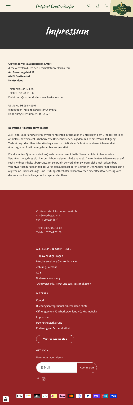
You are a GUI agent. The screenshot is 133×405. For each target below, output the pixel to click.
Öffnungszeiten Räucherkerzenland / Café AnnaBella (66, 311)
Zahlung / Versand (46, 267)
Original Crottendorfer (55, 6)
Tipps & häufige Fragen (49, 256)
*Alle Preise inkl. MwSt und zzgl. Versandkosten (63, 284)
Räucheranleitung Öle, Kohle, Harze (56, 261)
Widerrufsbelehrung (48, 278)
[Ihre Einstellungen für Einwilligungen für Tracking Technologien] (6, 399)
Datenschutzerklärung (49, 323)
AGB (38, 273)
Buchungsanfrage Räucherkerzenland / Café (61, 306)
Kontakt (40, 300)
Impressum (42, 317)
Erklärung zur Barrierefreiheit (53, 328)
